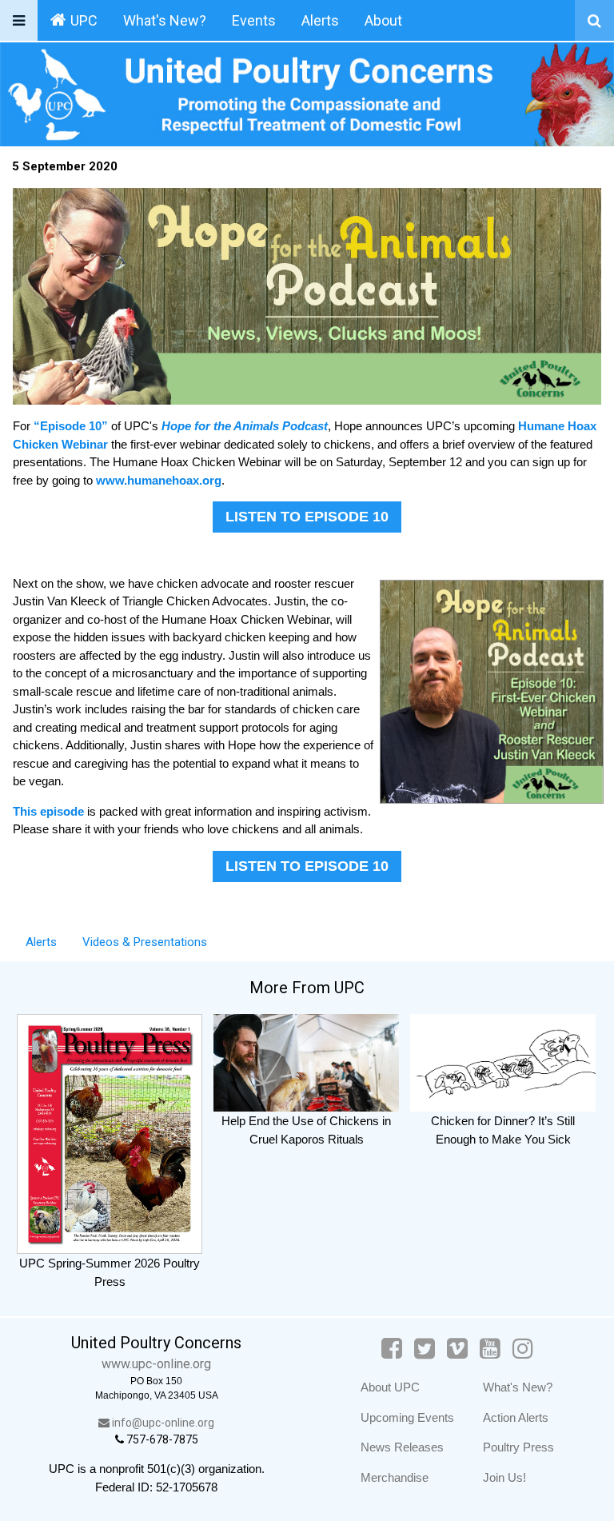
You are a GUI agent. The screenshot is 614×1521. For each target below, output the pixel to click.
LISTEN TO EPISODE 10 (307, 517)
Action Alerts (515, 1417)
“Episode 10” (72, 426)
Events (254, 20)
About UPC (390, 1387)
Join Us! (504, 1477)
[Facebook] (392, 1348)
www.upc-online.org (156, 1363)
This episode (50, 811)
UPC (84, 20)
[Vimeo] (457, 1348)
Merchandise (395, 1477)
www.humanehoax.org (158, 480)
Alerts (320, 20)
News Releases (402, 1447)
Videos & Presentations (144, 942)
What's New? (164, 20)
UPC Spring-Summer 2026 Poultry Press (109, 1272)
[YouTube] (490, 1348)
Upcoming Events (407, 1417)
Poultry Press (518, 1447)
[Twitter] (424, 1348)
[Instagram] (523, 1348)
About (383, 20)
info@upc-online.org (162, 1422)
